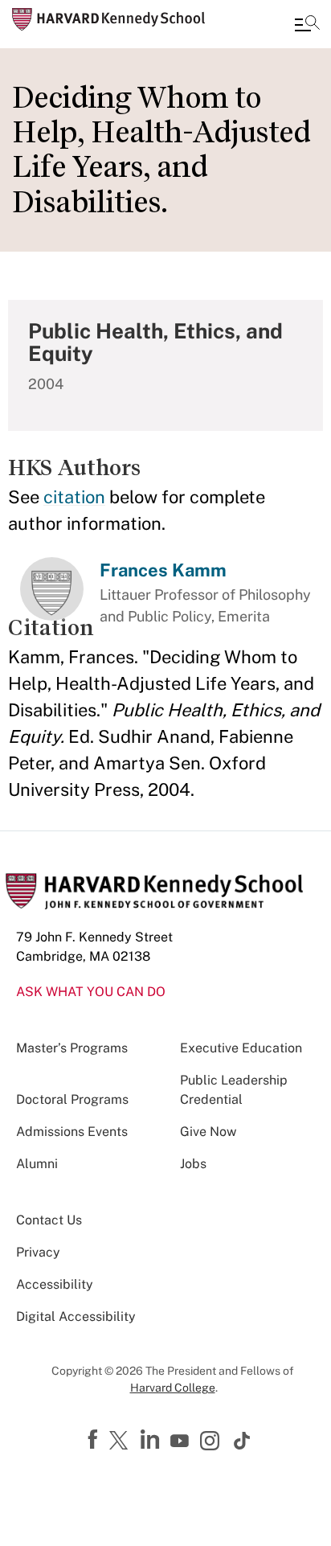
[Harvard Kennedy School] (108, 19)
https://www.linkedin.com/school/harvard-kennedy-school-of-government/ (152, 1440)
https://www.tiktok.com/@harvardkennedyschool (243, 1440)
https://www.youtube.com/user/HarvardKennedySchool (182, 1441)
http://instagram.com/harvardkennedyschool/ (212, 1442)
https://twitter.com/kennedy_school (121, 1441)
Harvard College (172, 1387)
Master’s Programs (72, 1048)
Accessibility (54, 1284)
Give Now (208, 1131)
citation (74, 496)
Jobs (193, 1163)
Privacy (38, 1252)
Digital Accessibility (76, 1316)
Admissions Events (72, 1131)
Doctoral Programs (72, 1099)
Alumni (37, 1163)
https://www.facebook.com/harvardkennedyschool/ (95, 1440)
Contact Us (49, 1220)
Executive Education (241, 1048)
